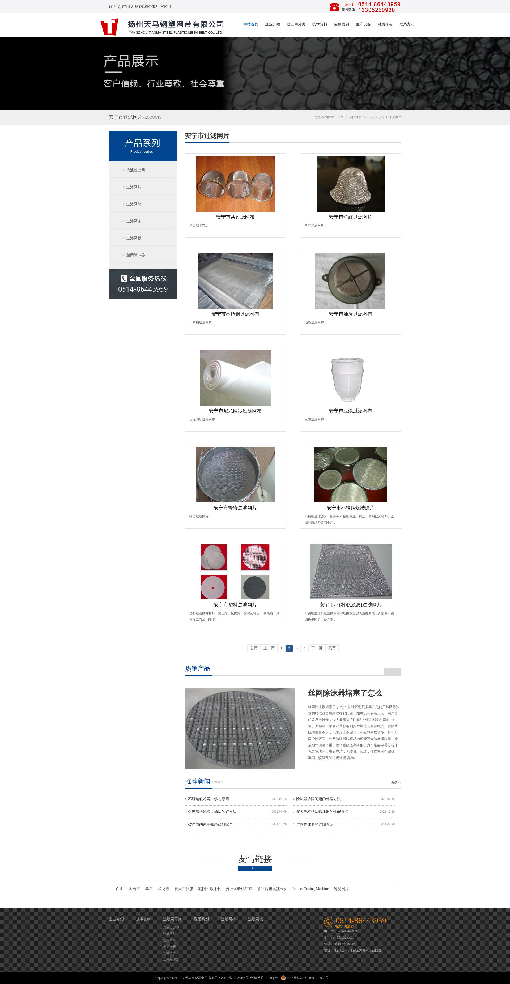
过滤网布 (133, 221)
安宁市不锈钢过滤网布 (235, 314)
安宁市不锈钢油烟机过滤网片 (351, 604)
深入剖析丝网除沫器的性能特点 (322, 812)
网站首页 (250, 24)
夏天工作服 (184, 889)
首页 (340, 117)
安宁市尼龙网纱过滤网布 (235, 411)
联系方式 (407, 24)
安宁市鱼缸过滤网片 (350, 217)
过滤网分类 (296, 24)
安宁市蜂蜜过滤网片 (235, 507)
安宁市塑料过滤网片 (235, 604)
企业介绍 (272, 24)
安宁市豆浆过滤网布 (350, 411)
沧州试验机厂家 (239, 889)
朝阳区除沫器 (209, 889)
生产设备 (363, 24)
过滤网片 (133, 187)
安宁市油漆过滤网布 (350, 314)
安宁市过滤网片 (207, 135)
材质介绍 (385, 24)
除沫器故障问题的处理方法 (318, 799)
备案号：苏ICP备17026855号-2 (229, 978)
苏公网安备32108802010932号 (307, 978)
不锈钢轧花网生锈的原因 (208, 799)
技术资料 (319, 24)
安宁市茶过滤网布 (235, 217)
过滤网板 (133, 238)
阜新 (149, 889)
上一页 (269, 648)
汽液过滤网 (135, 170)
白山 (120, 889)
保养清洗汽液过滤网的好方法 (212, 812)
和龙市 (163, 889)
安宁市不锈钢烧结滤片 (351, 507)
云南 (370, 117)
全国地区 (355, 117)
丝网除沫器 (135, 255)
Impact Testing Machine (310, 889)
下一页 (316, 648)
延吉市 (134, 889)
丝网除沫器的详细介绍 (314, 825)
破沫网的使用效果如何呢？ (210, 825)
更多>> (396, 782)
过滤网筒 (133, 204)
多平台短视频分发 (272, 889)
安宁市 (383, 117)
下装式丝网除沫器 (338, 693)
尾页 (332, 648)
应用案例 (341, 24)
